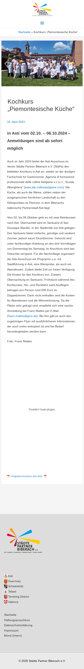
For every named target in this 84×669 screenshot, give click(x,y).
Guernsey (14, 581)
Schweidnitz (15, 586)
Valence (12, 602)
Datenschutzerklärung (18, 625)
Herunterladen (55, 476)
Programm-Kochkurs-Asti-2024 (26, 476)
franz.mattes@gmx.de (22, 316)
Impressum (11, 630)
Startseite (10, 614)
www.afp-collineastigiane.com (44, 187)
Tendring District (18, 596)
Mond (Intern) (13, 635)
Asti (10, 576)
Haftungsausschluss (17, 620)
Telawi (11, 591)
